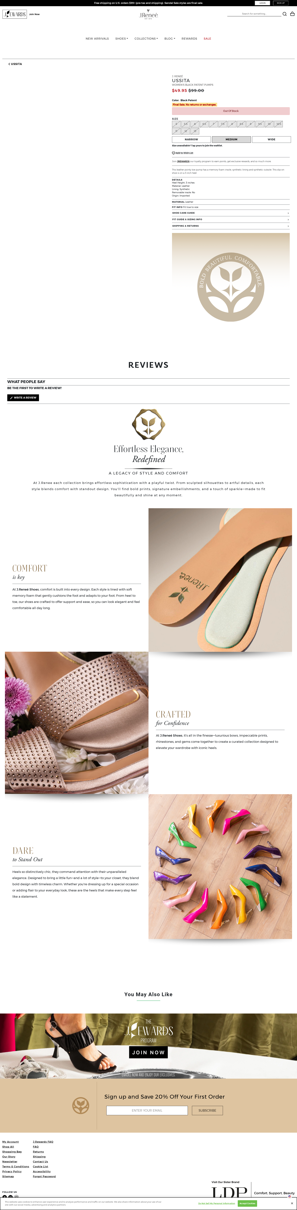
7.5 (222, 124)
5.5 (185, 124)
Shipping (39, 1156)
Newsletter (9, 1161)
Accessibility (42, 1171)
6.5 (204, 124)
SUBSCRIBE (207, 1110)
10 (269, 124)
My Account (10, 1141)
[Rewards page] (21, 14)
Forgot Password (44, 1176)
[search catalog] (285, 14)
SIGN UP (281, 3)
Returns (38, 1151)
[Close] (292, 1203)
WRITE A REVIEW (24, 397)
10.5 (279, 124)
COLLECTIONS (145, 38)
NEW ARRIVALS (97, 38)
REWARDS (189, 38)
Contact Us (40, 1161)
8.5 (241, 124)
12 (186, 131)
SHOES (120, 38)
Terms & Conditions (15, 1166)
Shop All (8, 1146)
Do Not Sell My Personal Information (216, 1203)
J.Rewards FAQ (43, 1141)
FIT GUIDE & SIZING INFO (187, 219)
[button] (14, 64)
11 (176, 131)
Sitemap (8, 1176)
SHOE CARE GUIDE (183, 212)
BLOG (168, 38)
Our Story (8, 1156)
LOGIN (263, 3)
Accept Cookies (247, 1203)
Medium (231, 139)
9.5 (260, 124)
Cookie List (40, 1166)
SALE (207, 38)
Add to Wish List (184, 152)
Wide (271, 139)
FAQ (36, 1146)
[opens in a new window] (5, 1197)
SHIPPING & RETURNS (185, 225)
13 (195, 131)
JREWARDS (183, 161)
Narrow (191, 139)
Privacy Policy (12, 1171)
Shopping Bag (12, 1151)
